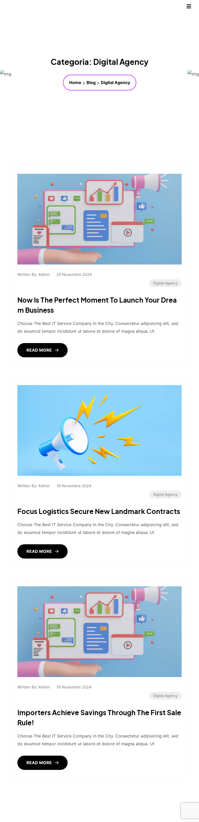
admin (44, 274)
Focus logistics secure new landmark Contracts (98, 511)
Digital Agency (165, 283)
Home (75, 82)
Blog (91, 82)
